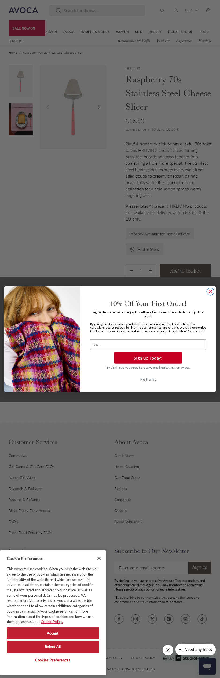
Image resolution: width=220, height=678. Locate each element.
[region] (53, 612)
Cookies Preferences (52, 660)
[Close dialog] (210, 291)
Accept (53, 633)
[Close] (99, 558)
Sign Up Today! (148, 357)
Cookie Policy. (52, 622)
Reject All (53, 646)
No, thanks (148, 379)
